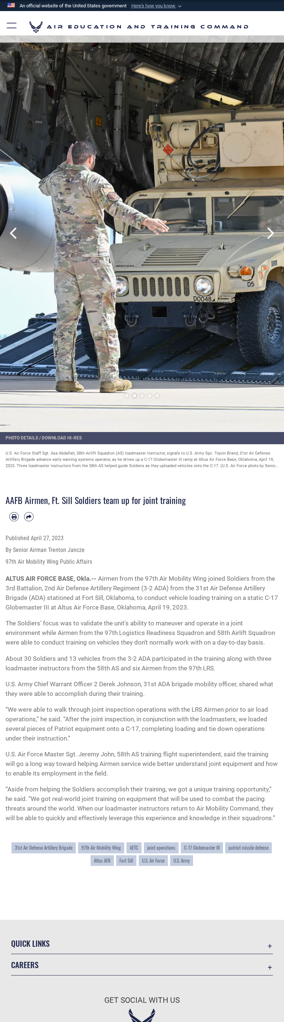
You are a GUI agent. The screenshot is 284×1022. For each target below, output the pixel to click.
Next (270, 233)
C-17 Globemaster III (202, 847)
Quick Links (30, 943)
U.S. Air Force (153, 860)
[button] (157, 6)
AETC (134, 847)
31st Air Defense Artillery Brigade (43, 847)
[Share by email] (29, 517)
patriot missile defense (248, 847)
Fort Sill (126, 860)
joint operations (161, 847)
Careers (24, 964)
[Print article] (14, 517)
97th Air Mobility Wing (101, 847)
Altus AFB (102, 860)
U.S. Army (181, 860)
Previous (14, 233)
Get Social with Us (142, 1000)
